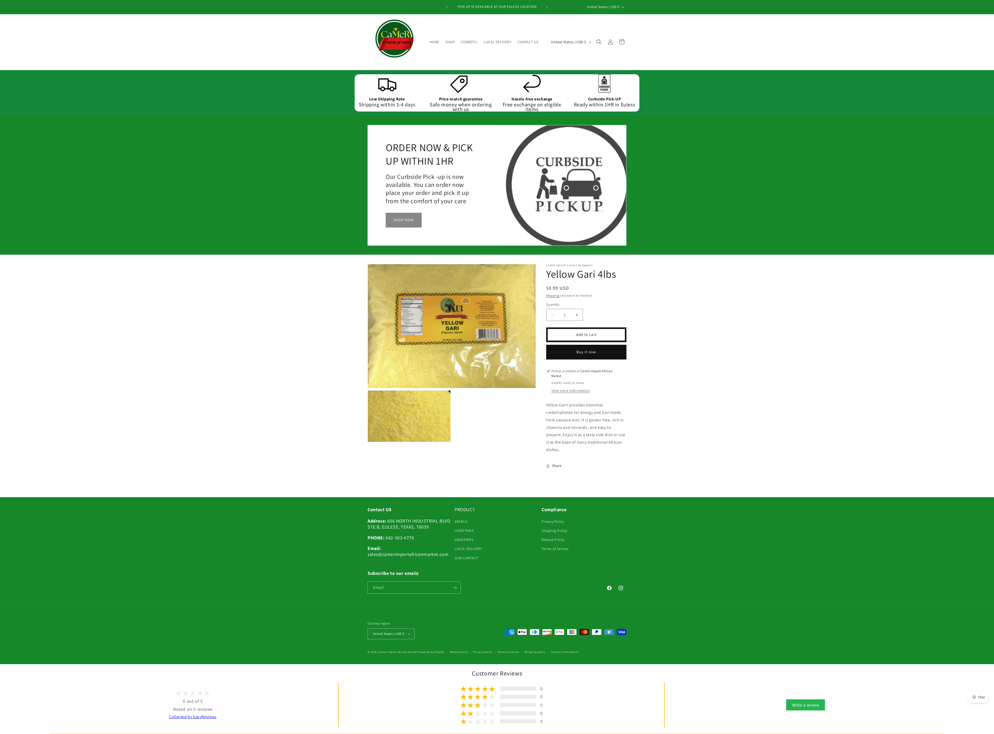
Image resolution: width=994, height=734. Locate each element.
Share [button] (557, 466)
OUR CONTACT (466, 557)
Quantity (552, 305)
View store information (570, 390)
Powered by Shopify (431, 652)
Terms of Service (555, 548)
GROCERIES (464, 539)
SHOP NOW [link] (403, 219)
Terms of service (508, 652)
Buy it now (586, 352)
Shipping (552, 295)
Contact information (565, 652)
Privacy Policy (553, 521)
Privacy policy (482, 652)
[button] (599, 42)
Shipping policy (535, 652)
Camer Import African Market (398, 652)
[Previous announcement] (447, 7)
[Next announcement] (547, 7)
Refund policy (459, 652)
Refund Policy (553, 539)
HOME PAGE (464, 530)
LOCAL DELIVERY (468, 548)
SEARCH (461, 521)
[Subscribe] (455, 588)
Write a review (805, 705)
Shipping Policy (554, 530)
